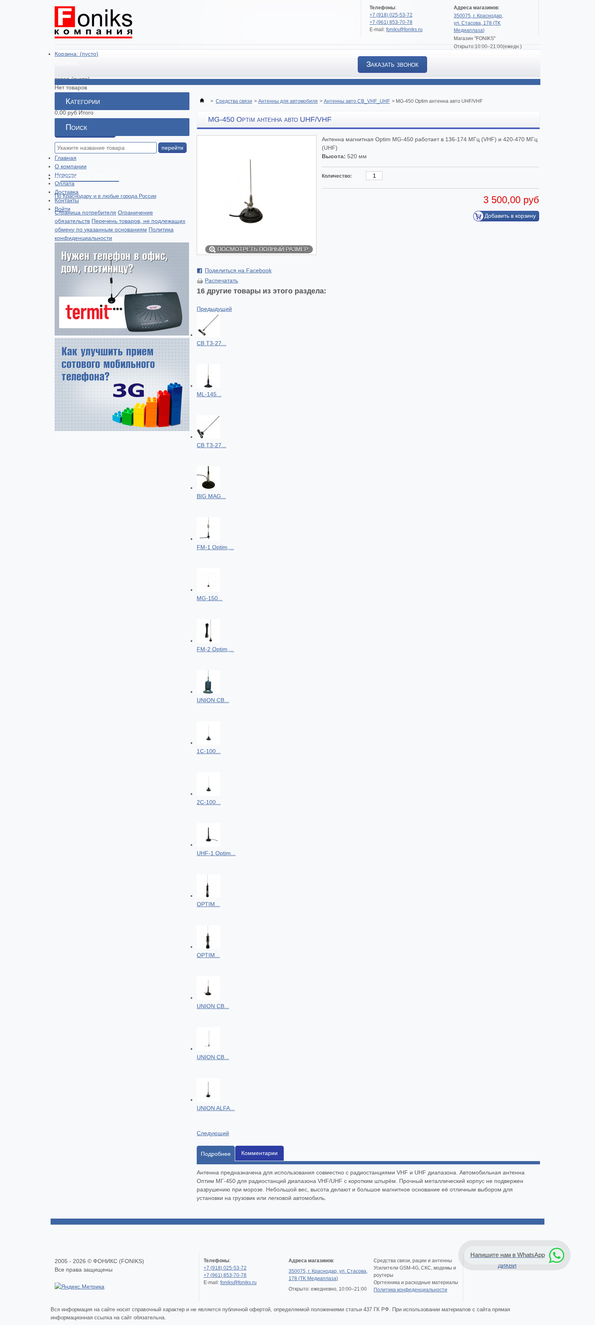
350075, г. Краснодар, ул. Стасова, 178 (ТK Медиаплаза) (478, 23)
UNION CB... (213, 700)
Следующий (213, 1133)
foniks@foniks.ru (404, 29)
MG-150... (210, 598)
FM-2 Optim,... (215, 649)
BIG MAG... (211, 496)
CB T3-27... (211, 343)
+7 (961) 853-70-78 (391, 22)
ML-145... (209, 394)
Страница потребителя (85, 212)
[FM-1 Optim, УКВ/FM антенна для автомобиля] (208, 538)
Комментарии (259, 1153)
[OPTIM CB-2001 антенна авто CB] (208, 895)
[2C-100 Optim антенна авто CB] (208, 793)
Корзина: (76, 54)
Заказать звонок (392, 64)
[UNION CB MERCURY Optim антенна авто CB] (208, 1048)
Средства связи (234, 101)
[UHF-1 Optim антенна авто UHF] (208, 844)
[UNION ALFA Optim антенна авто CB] (208, 1099)
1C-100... (209, 751)
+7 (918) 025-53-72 (391, 15)
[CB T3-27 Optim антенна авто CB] (208, 334)
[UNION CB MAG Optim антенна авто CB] (208, 997)
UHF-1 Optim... (216, 853)
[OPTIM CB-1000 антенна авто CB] (208, 946)
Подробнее (216, 1154)
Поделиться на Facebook (238, 270)
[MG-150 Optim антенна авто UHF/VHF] (208, 589)
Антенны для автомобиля (288, 101)
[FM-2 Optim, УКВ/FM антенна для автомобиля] (208, 640)
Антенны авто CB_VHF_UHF (357, 101)
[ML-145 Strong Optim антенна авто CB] (208, 385)
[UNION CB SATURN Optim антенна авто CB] (208, 691)
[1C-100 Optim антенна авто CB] (208, 742)
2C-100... (209, 802)
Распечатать (221, 280)
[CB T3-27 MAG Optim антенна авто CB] (208, 436)
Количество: (337, 176)
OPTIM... (208, 904)
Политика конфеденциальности (410, 1290)
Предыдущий (214, 309)
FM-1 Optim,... (215, 547)
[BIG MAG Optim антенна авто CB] (208, 487)
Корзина (66, 62)
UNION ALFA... (216, 1108)
